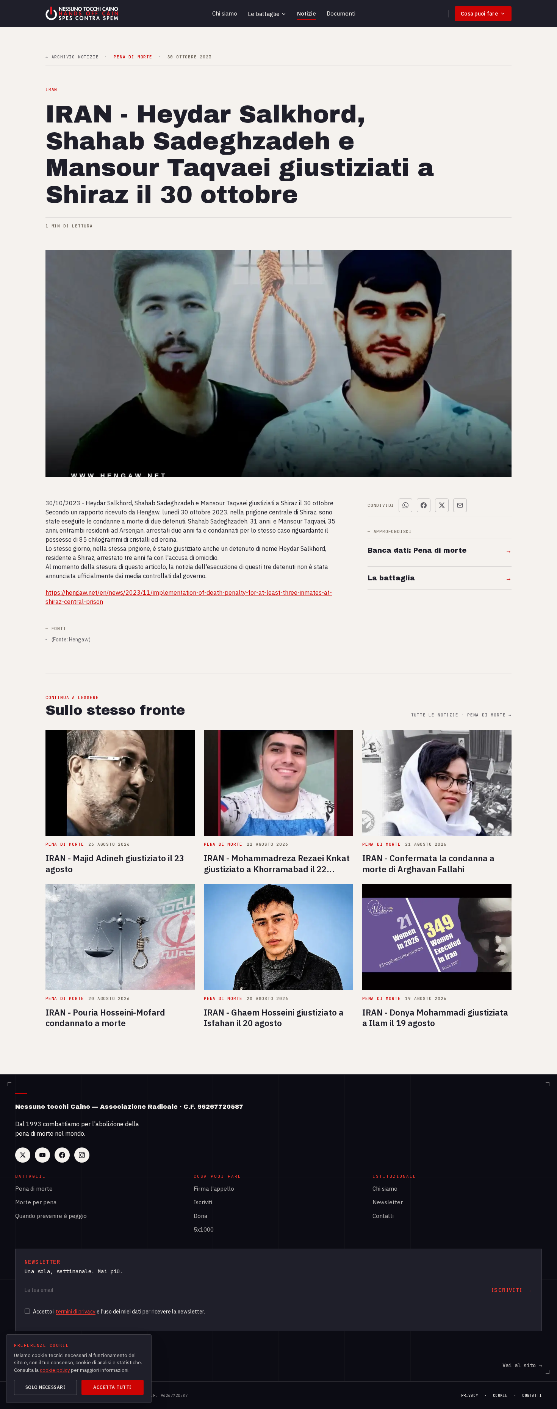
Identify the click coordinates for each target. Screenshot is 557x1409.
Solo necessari (45, 1387)
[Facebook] (62, 1155)
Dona (200, 1215)
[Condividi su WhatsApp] (405, 505)
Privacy (470, 1395)
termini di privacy (75, 1311)
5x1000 (204, 1229)
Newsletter (387, 1202)
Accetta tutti (112, 1387)
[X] (22, 1155)
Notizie (306, 13)
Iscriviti (203, 1202)
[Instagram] (81, 1155)
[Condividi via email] (460, 505)
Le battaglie (264, 13)
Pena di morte (34, 1188)
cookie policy (55, 1370)
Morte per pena (35, 1202)
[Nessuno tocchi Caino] (82, 13)
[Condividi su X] (442, 505)
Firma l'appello (214, 1188)
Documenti (341, 13)
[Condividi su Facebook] (423, 505)
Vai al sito (522, 1365)
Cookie (500, 1395)
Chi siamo (224, 13)
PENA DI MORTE (133, 57)
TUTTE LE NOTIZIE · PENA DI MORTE (461, 715)
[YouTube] (42, 1155)
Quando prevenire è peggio (51, 1215)
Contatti (383, 1215)
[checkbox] (27, 1311)
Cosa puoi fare (479, 13)
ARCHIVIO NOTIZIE (72, 57)
